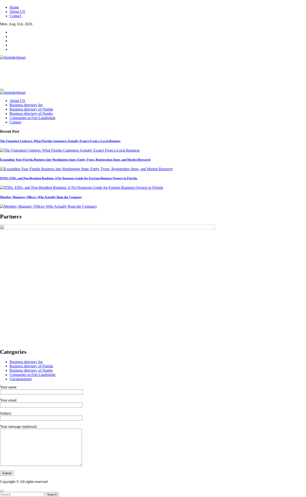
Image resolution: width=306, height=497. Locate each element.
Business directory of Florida (31, 109)
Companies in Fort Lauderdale (32, 118)
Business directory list (26, 105)
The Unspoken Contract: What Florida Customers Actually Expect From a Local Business (60, 141)
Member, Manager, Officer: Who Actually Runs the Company (41, 197)
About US (17, 12)
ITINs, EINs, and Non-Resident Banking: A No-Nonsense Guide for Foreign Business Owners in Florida (68, 178)
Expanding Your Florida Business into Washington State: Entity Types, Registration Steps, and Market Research (75, 159)
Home (14, 7)
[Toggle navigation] (2, 89)
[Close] (2, 491)
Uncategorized (21, 379)
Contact (15, 16)
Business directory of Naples (31, 113)
